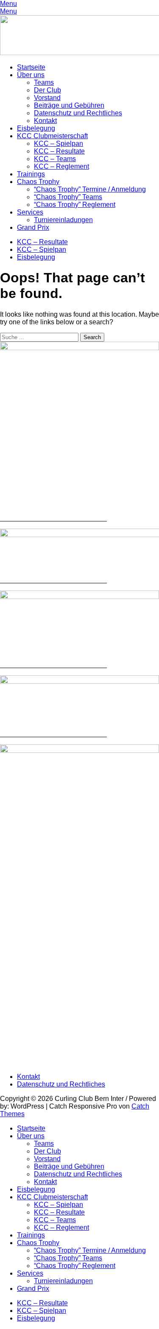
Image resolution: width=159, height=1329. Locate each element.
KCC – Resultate (59, 151)
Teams (44, 82)
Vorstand (47, 97)
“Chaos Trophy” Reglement (74, 204)
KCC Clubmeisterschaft (52, 135)
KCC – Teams (55, 158)
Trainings (31, 174)
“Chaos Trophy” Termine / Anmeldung (90, 189)
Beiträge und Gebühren (69, 105)
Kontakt (45, 120)
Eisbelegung (36, 128)
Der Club (47, 90)
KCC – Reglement (61, 166)
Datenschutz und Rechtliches (78, 113)
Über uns (31, 74)
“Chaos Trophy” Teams (68, 197)
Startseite (31, 67)
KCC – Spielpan (58, 143)
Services (30, 212)
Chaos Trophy (38, 181)
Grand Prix (33, 227)
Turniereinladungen (63, 219)
